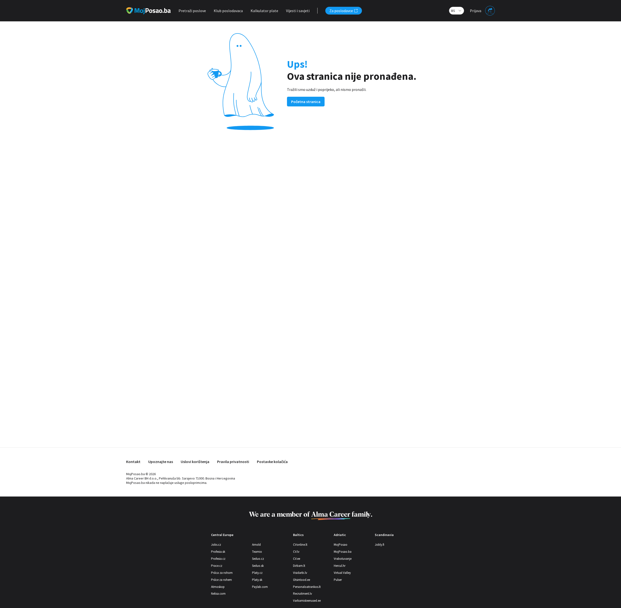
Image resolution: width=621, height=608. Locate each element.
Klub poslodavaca (228, 10)
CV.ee (296, 559)
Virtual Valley (342, 573)
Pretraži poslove (192, 10)
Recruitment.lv (302, 594)
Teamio (257, 552)
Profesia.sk (218, 552)
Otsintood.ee (301, 580)
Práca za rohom (222, 573)
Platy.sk (257, 580)
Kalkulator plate (264, 10)
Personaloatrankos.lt (307, 587)
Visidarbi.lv (300, 573)
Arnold (256, 545)
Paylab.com (260, 587)
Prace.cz (216, 566)
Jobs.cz (216, 545)
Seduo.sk (258, 566)
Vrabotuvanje (342, 559)
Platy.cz (257, 573)
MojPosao (340, 545)
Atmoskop (218, 587)
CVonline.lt (300, 545)
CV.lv (296, 552)
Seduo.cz (258, 559)
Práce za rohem (221, 580)
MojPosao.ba (342, 552)
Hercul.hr (339, 566)
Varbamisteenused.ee (307, 601)
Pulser (338, 580)
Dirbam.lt (299, 566)
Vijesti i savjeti (298, 10)
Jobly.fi (379, 545)
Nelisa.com (218, 594)
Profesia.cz (218, 559)
